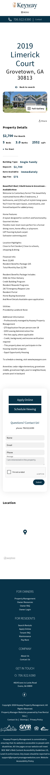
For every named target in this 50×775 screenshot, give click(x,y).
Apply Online (25, 400)
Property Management (25, 598)
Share (44, 121)
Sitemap (24, 719)
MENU (26, 12)
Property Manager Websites (14, 712)
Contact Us (25, 659)
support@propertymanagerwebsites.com (21, 757)
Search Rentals (25, 625)
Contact (38, 19)
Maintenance (25, 636)
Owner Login (25, 609)
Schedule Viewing (25, 409)
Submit (39, 482)
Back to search (27, 87)
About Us (25, 655)
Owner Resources (25, 602)
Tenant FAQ (25, 632)
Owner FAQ (25, 605)
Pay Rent (25, 640)
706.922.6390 (22, 19)
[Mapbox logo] (9, 558)
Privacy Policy (36, 719)
